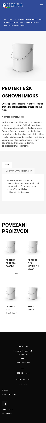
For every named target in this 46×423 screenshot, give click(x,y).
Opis (6, 164)
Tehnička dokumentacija (18, 171)
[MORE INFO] (16, 273)
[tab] (7, 165)
